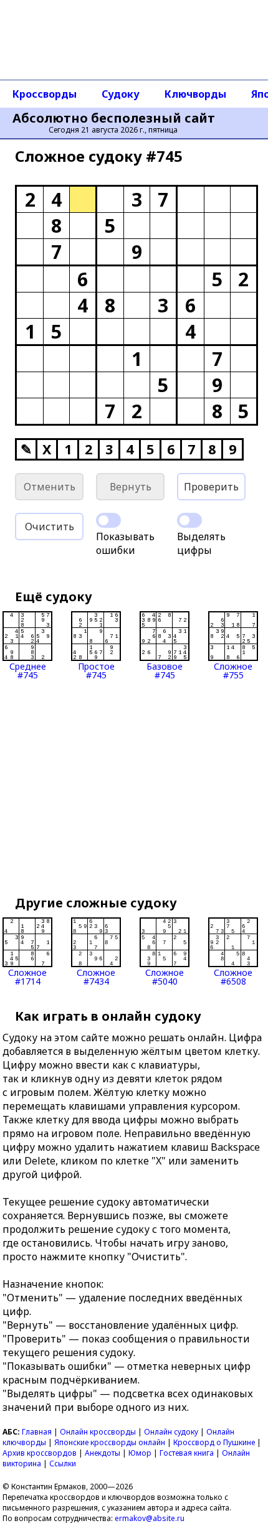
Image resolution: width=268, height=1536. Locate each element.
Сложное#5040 (164, 976)
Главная (37, 1431)
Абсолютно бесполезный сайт (113, 118)
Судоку (121, 94)
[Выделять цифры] (189, 520)
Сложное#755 (233, 670)
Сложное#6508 (233, 976)
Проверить (211, 487)
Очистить (49, 526)
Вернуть (130, 487)
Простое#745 (96, 670)
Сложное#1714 (27, 976)
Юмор (139, 1453)
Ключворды (195, 94)
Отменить (49, 487)
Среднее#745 (27, 670)
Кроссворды (44, 94)
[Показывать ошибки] (108, 520)
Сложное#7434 (96, 976)
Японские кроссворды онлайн (109, 1442)
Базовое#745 (164, 670)
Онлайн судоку (171, 1431)
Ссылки (62, 1463)
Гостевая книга (187, 1453)
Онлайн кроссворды (98, 1431)
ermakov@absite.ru (149, 1518)
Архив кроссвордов (39, 1453)
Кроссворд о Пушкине (214, 1442)
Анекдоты (102, 1453)
